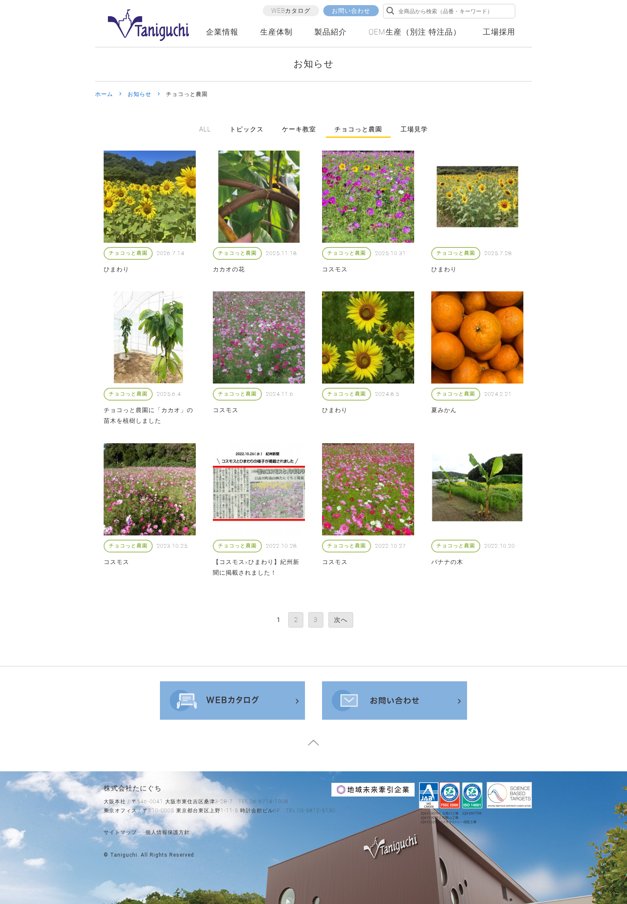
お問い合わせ (351, 10)
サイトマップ (120, 832)
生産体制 (276, 31)
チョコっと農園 (358, 129)
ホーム (104, 94)
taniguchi (123, 855)
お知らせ (139, 94)
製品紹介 (330, 31)
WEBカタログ (291, 10)
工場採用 (499, 31)
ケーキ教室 (299, 129)
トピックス (246, 129)
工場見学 (414, 129)
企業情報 (222, 31)
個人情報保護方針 (167, 832)
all (205, 129)
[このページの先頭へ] (313, 745)
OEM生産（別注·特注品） (415, 31)
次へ (341, 620)
